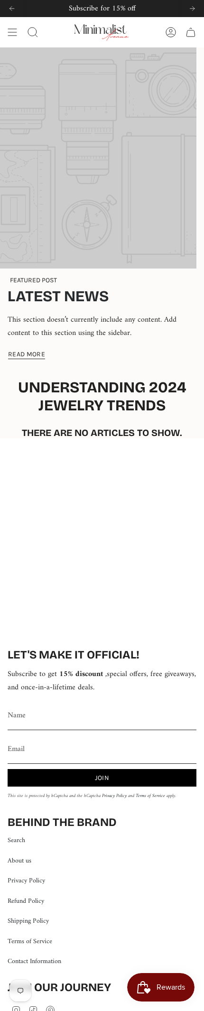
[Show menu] (12, 32)
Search (16, 840)
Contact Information (34, 961)
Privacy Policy (114, 796)
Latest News (58, 296)
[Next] (192, 8)
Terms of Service (150, 796)
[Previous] (12, 8)
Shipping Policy (28, 921)
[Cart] (191, 32)
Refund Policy (26, 901)
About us (19, 861)
